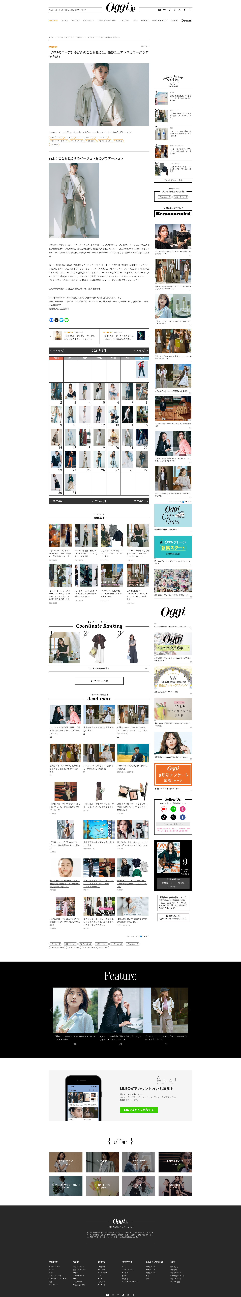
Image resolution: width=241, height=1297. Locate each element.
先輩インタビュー (79, 1270)
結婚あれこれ (151, 1273)
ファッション (59, 37)
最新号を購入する (173, 879)
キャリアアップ (78, 1267)
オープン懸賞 (175, 1282)
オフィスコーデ (74, 947)
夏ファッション (71, 944)
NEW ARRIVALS (159, 20)
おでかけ (125, 1279)
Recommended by (133, 936)
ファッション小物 (55, 1276)
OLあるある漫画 (79, 1285)
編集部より (174, 1267)
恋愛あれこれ (151, 1267)
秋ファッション (102, 944)
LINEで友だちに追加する (139, 1109)
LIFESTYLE (88, 20)
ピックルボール (127, 1270)
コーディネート (70, 37)
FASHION (53, 20)
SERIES (173, 20)
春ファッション (105, 141)
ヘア (99, 1276)
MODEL (145, 20)
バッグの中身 (78, 1282)
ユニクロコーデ (89, 947)
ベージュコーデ (77, 141)
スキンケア (101, 1270)
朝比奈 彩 (119, 141)
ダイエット (101, 1285)
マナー (75, 1279)
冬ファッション (117, 944)
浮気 (147, 1279)
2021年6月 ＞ (141, 350)
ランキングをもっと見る (99, 668)
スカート (52, 1273)
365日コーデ (81, 37)
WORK (65, 20)
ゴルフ (124, 1267)
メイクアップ (102, 1273)
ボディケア (101, 1282)
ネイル (100, 1279)
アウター (69, 137)
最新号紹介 (174, 1270)
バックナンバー (173, 887)
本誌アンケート (175, 1279)
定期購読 (165, 883)
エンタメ (125, 1273)
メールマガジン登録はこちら (173, 824)
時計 (50, 1282)
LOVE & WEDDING (107, 20)
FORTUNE (124, 20)
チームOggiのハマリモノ (130, 1282)
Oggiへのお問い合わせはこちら (173, 918)
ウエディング (151, 1270)
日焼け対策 (101, 1267)
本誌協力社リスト (176, 1273)
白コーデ (55, 144)
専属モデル (91, 141)
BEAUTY (76, 20)
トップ (51, 37)
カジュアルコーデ (58, 947)
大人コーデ (104, 947)
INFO (135, 20)
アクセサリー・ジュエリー (58, 1279)
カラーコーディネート (84, 137)
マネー (75, 1273)
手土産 (124, 1276)
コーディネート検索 (99, 681)
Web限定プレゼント (177, 1276)
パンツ (51, 1270)
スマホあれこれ (78, 1276)
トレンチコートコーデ (59, 141)
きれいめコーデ (133, 944)
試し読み (181, 883)
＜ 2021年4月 (57, 350)
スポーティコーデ (181, 197)
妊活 (147, 1276)
